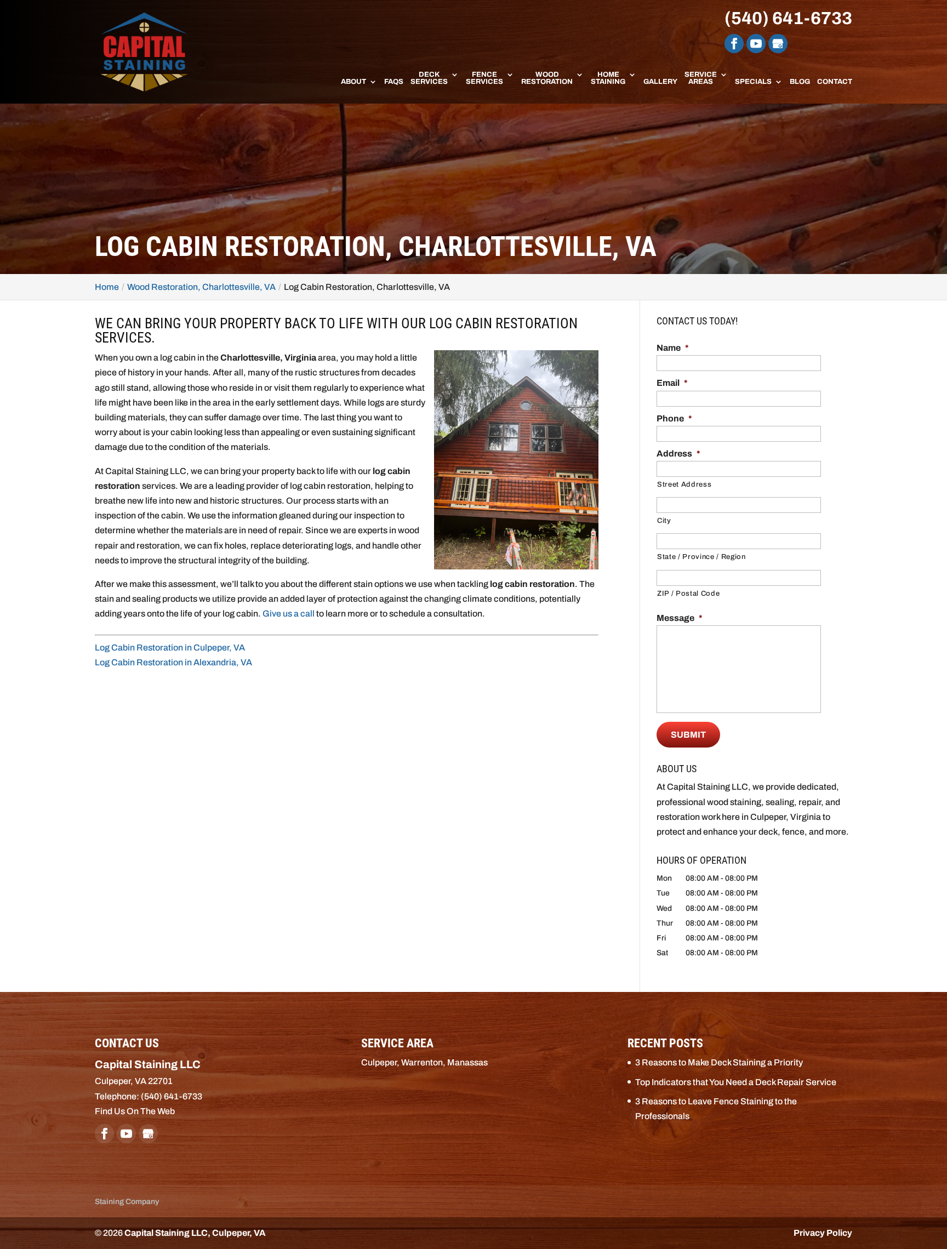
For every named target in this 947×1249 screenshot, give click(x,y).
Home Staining (608, 78)
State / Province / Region (701, 557)
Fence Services (484, 78)
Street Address (684, 484)
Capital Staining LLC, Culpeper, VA (195, 1232)
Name (673, 347)
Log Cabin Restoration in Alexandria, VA (173, 662)
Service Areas (700, 78)
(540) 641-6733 (788, 18)
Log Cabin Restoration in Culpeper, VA (170, 647)
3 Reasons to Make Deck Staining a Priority (719, 1062)
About (353, 81)
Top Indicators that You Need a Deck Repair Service (735, 1082)
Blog (800, 81)
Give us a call (289, 613)
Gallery (660, 81)
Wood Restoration (547, 78)
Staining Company (127, 1201)
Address (678, 453)
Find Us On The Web (135, 1111)
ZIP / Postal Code (688, 593)
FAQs (393, 81)
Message (680, 618)
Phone (674, 418)
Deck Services (429, 78)
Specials (753, 81)
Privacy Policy (823, 1232)
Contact (834, 81)
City (664, 520)
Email (672, 382)
